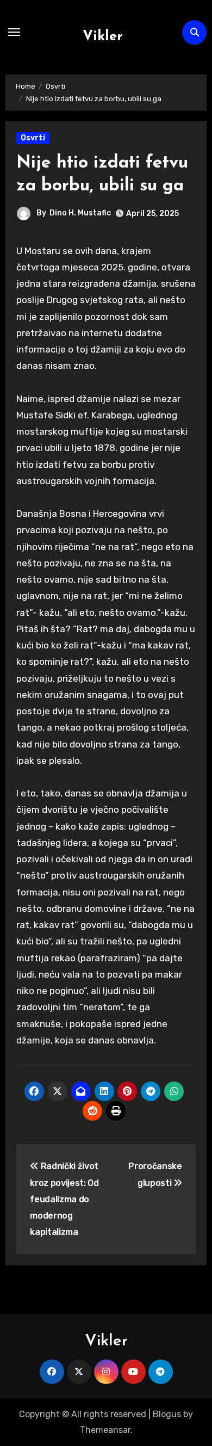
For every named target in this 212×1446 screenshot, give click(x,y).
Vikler (103, 36)
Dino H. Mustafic (80, 213)
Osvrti (33, 138)
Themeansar (105, 1430)
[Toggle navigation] (14, 32)
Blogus (167, 1414)
